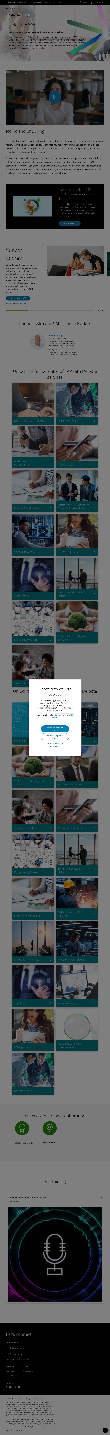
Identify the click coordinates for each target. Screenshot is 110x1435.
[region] (55, 717)
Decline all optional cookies (55, 736)
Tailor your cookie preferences (55, 745)
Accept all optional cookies (55, 728)
